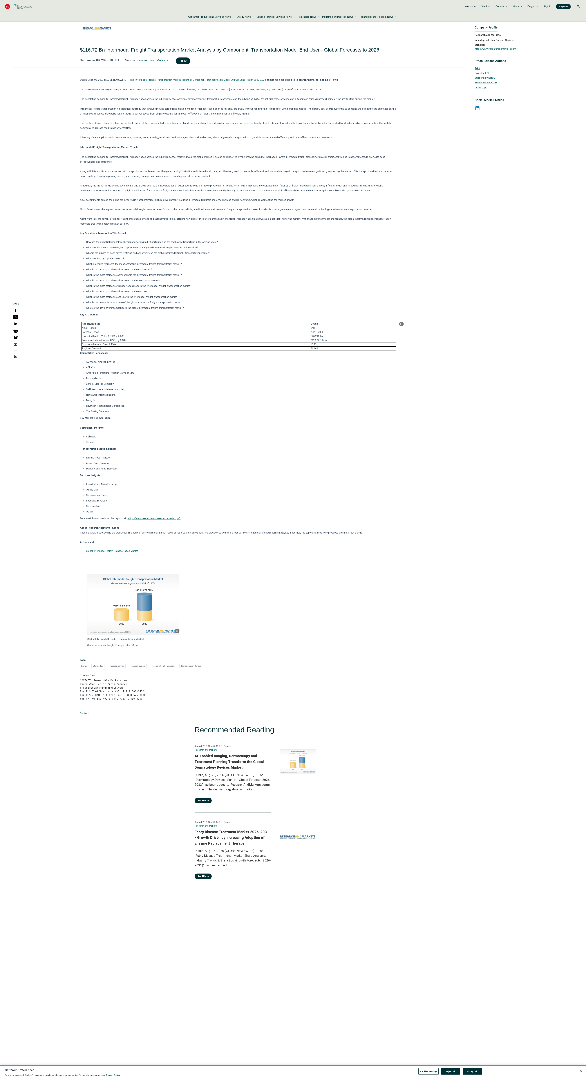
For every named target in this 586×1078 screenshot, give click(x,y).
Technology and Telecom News (376, 16)
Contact (84, 713)
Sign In (547, 6)
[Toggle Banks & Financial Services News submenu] (294, 16)
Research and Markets (152, 60)
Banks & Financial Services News (274, 16)
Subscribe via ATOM (486, 82)
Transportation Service (191, 666)
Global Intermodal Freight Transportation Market (112, 551)
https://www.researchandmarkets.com (495, 48)
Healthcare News (307, 16)
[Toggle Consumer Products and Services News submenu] (233, 16)
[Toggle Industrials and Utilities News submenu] (356, 16)
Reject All (450, 1071)
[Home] (18, 6)
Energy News (244, 16)
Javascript (481, 87)
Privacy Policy (113, 1075)
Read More (203, 800)
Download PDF (483, 73)
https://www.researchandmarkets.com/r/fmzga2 (154, 518)
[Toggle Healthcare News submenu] (319, 16)
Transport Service (116, 666)
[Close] (581, 1071)
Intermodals (98, 666)
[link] (470, 7)
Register (563, 6)
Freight (84, 666)
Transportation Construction (162, 666)
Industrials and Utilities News (337, 16)
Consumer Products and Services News (209, 16)
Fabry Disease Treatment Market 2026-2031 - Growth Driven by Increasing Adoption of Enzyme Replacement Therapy (232, 837)
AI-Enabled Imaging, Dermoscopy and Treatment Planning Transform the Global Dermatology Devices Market (229, 762)
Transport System (137, 666)
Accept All (472, 1071)
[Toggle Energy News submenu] (253, 16)
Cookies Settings (428, 1071)
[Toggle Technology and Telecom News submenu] (396, 16)
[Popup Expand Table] (401, 324)
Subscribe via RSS (485, 77)
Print (477, 68)
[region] (293, 1071)
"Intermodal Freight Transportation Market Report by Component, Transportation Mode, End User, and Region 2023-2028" (201, 79)
